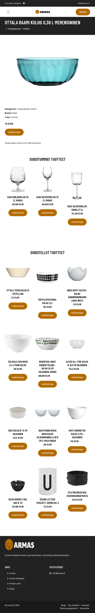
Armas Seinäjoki (17, 578)
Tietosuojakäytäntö (68, 608)
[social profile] (24, 3)
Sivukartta (84, 608)
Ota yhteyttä (73, 605)
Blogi (12, 588)
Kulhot (26, 28)
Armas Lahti (15, 583)
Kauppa (83, 12)
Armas (12, 573)
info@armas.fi (83, 3)
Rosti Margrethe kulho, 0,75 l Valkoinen (77, 434)
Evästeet (85, 605)
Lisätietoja (14, 132)
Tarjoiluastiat (14, 28)
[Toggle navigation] (8, 12)
